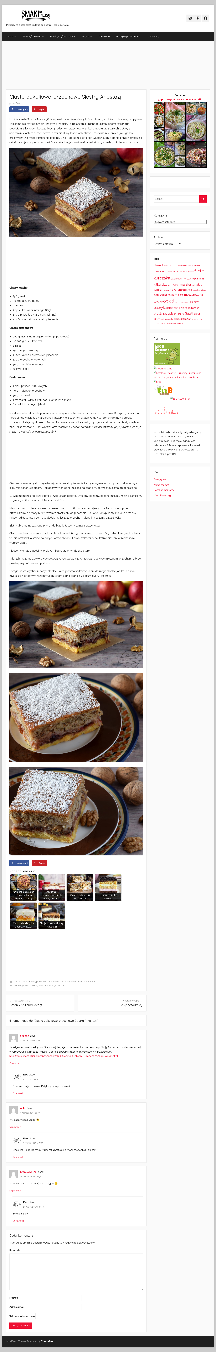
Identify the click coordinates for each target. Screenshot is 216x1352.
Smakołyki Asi (28, 1171)
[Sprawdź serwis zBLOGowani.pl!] (180, 398)
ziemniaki (186, 318)
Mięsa (85, 36)
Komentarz (16, 1250)
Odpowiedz (15, 1063)
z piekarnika (197, 319)
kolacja (183, 284)
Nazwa (13, 1297)
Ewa (18, 103)
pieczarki (173, 308)
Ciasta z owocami (86, 981)
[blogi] (158, 381)
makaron (175, 289)
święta (179, 323)
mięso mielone (176, 294)
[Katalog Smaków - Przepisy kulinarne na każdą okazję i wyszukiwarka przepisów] (180, 377)
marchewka (186, 290)
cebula (184, 265)
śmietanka (159, 323)
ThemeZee (47, 1341)
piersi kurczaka (190, 307)
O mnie (103, 36)
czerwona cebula (176, 271)
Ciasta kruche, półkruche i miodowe (39, 981)
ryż (183, 314)
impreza (186, 278)
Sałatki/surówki (32, 36)
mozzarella (191, 294)
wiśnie (60, 985)
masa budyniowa (199, 290)
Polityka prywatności (128, 36)
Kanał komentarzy (164, 489)
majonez (166, 290)
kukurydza (194, 284)
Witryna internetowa (22, 1316)
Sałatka (190, 313)
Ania (22, 1108)
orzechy (34, 985)
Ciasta (9, 36)
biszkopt (158, 265)
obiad (168, 301)
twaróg (177, 319)
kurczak (158, 290)
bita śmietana (169, 265)
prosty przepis (163, 313)
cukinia (196, 265)
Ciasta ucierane (68, 981)
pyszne (177, 314)
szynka (170, 319)
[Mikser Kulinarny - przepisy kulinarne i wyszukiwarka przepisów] (167, 364)
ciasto (190, 265)
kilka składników (166, 284)
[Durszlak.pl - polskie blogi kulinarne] (163, 368)
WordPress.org (162, 495)
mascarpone (160, 295)
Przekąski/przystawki (62, 36)
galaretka (176, 278)
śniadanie (170, 323)
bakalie (17, 985)
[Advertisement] (90, 65)
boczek (178, 265)
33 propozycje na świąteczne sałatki (180, 99)
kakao (201, 279)
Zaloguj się (160, 479)
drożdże (191, 272)
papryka (160, 308)
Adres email (16, 1306)
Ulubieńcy (153, 36)
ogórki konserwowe (182, 302)
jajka (194, 278)
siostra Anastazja (47, 985)
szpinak (163, 319)
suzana (24, 1035)
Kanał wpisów (161, 484)
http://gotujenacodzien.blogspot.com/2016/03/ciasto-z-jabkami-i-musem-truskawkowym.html (63, 1055)
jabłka (25, 985)
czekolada (159, 271)
